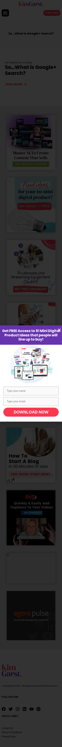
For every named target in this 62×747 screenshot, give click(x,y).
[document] (31, 373)
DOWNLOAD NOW (31, 412)
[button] (59, 330)
